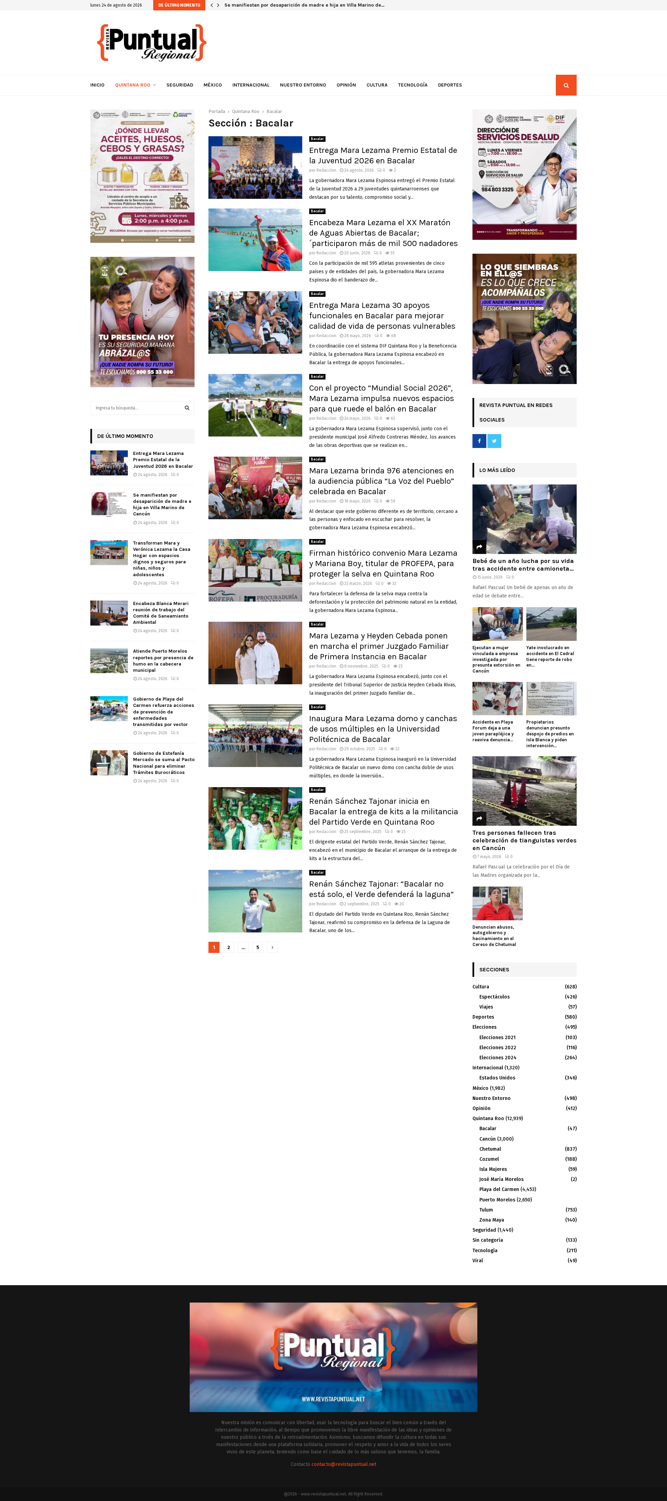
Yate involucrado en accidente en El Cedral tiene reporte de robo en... (550, 656)
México (213, 85)
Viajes (486, 1007)
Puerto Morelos (497, 1200)
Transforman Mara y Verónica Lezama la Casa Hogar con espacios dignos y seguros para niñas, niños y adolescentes (161, 559)
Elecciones (484, 1027)
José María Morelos (501, 1179)
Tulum (486, 1210)
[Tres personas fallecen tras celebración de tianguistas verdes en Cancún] (524, 791)
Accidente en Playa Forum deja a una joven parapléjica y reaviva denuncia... (493, 730)
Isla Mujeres (493, 1169)
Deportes (450, 85)
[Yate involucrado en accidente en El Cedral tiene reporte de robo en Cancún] (551, 624)
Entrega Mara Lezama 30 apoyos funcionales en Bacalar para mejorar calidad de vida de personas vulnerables (382, 315)
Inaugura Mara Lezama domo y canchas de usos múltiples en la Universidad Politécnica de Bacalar (383, 728)
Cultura (377, 85)
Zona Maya (491, 1220)
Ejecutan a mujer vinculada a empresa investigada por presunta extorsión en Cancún (496, 659)
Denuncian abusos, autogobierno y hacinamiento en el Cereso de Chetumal (494, 935)
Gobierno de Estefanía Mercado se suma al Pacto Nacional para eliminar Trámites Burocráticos (164, 762)
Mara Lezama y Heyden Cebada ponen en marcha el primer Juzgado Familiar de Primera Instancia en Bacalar (379, 646)
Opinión (346, 85)
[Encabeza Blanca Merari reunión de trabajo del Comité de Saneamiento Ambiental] (109, 613)
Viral (477, 1261)
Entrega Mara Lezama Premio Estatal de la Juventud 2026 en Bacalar (163, 459)
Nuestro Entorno (303, 85)
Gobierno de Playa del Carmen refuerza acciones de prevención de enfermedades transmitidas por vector (163, 711)
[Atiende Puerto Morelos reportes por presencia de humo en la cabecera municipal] (109, 660)
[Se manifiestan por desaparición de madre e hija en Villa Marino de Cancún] (109, 504)
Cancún (487, 1139)
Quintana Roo (132, 85)
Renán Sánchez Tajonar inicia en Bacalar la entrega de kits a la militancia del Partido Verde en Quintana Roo (383, 811)
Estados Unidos (497, 1078)
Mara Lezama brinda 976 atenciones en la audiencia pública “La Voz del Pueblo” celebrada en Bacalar (381, 481)
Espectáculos (494, 997)
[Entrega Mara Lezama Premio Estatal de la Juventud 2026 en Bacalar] (109, 462)
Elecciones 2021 (497, 1038)
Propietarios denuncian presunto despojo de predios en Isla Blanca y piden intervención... (550, 733)
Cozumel (489, 1159)
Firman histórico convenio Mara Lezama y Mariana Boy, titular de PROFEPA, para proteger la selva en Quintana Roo (383, 563)
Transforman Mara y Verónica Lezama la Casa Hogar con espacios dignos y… (313, 5)
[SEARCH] (187, 408)
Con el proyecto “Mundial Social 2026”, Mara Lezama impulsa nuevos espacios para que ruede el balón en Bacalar (381, 398)
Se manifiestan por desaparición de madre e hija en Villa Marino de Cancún (162, 504)
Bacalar (317, 139)
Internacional (251, 85)
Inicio (97, 85)
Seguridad (179, 85)
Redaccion (326, 170)
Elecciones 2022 (497, 1048)
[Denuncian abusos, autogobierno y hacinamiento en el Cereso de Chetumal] (497, 903)
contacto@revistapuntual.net (344, 1464)
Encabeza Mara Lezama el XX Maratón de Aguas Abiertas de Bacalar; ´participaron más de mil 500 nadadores (383, 233)
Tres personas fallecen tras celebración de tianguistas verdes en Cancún (524, 840)
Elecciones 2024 (498, 1058)
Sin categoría (487, 1240)
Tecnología (413, 85)
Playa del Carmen (499, 1189)
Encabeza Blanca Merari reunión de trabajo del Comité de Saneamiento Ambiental (161, 613)
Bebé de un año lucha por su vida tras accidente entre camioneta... (523, 564)
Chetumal (490, 1149)
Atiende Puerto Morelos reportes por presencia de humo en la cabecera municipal (163, 660)
